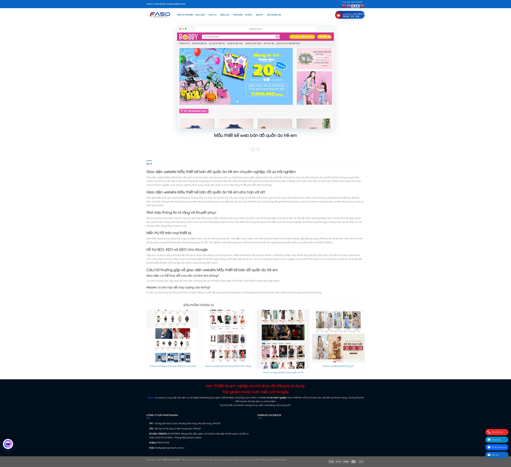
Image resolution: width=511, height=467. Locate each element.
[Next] (364, 344)
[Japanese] (353, 6)
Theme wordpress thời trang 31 (338, 366)
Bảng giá (224, 14)
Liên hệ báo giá (274, 14)
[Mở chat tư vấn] (8, 444)
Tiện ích (259, 14)
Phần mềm (238, 14)
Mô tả (149, 164)
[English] (349, 6)
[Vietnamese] (362, 6)
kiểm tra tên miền (185, 14)
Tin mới (248, 14)
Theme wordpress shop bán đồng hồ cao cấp (172, 366)
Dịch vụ (212, 14)
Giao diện (200, 14)
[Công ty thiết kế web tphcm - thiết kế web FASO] (159, 14)
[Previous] (147, 344)
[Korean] (358, 6)
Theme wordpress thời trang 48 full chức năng (228, 366)
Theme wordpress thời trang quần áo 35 (283, 372)
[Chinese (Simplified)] (344, 6)
